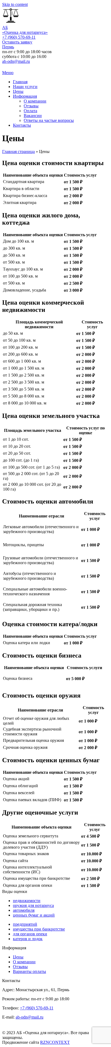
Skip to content (15, 4)
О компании (35, 101)
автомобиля (23, 910)
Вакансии (33, 115)
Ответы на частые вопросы (49, 120)
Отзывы (31, 106)
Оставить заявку (17, 42)
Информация (25, 96)
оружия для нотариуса (33, 905)
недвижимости (26, 900)
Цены (18, 91)
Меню (7, 72)
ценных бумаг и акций (34, 915)
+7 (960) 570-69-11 (19, 37)
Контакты (22, 125)
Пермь (8, 47)
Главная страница (18, 151)
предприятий (25, 924)
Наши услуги (25, 86)
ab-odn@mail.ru (16, 61)
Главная (20, 81)
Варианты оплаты (29, 971)
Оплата (30, 110)
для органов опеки (30, 934)
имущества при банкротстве (39, 929)
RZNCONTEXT (55, 1042)
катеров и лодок (28, 938)
